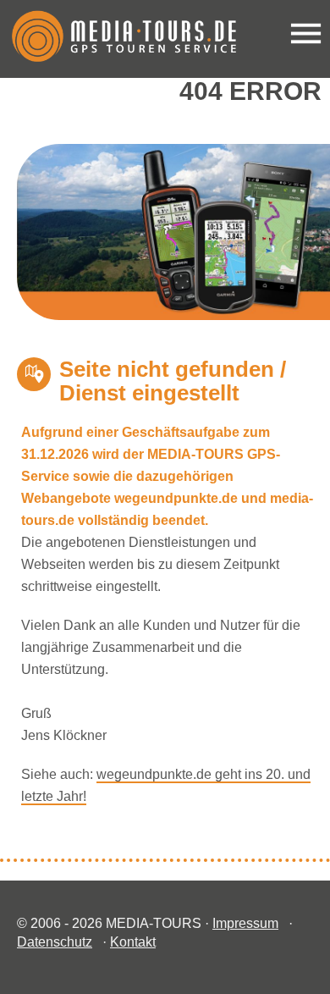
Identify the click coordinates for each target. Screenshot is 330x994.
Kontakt (133, 942)
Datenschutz (54, 942)
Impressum (245, 923)
